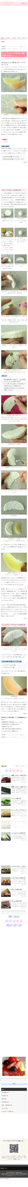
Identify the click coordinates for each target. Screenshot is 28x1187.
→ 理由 (11, 199)
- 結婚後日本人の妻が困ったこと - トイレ (12, 722)
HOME (3, 41)
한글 (6, 1168)
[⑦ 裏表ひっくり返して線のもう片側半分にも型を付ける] (14, 343)
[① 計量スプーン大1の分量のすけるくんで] (7, 217)
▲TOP (25, 162)
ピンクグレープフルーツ (19, 58)
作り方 (10, 58)
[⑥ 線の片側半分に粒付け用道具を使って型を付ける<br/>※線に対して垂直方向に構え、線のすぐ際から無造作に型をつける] (14, 314)
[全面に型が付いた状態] (14, 442)
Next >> (9, 925)
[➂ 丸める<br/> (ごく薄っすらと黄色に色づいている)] (21, 236)
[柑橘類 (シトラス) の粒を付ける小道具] (14, 113)
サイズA (22, 129)
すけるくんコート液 (13, 589)
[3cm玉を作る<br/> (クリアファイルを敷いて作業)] (21, 217)
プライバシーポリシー (19, 1175)
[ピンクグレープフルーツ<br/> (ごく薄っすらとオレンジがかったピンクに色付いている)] (14, 645)
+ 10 (15, 925)
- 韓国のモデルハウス (6, 726)
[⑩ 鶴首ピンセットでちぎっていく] (14, 466)
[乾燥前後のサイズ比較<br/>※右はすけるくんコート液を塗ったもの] (14, 537)
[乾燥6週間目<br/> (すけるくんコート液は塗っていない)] (14, 695)
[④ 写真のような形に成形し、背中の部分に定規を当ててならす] (7, 263)
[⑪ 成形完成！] (14, 514)
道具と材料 (4, 58)
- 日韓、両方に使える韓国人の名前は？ (11, 728)
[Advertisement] (14, 21)
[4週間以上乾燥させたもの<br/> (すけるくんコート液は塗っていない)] (14, 571)
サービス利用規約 (7, 1175)
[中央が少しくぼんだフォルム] (21, 263)
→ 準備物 (4, 141)
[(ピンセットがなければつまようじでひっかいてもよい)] (14, 489)
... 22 (20, 925)
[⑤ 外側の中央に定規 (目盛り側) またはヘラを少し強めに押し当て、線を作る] (14, 289)
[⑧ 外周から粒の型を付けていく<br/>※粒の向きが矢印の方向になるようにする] (14, 368)
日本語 (2, 1168)
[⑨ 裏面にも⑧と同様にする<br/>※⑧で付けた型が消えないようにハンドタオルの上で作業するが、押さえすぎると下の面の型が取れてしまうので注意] (14, 413)
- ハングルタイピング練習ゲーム (9, 731)
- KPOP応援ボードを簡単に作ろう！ (10, 724)
